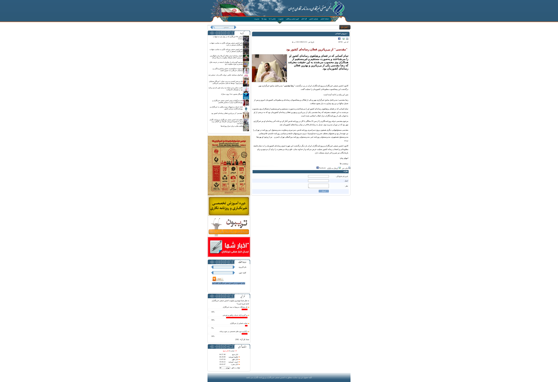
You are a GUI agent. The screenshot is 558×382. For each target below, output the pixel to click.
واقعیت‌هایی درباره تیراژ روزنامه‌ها (232, 126)
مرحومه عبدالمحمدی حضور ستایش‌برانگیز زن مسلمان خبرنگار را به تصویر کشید (227, 69)
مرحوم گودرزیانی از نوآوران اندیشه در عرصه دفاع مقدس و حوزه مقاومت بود (226, 63)
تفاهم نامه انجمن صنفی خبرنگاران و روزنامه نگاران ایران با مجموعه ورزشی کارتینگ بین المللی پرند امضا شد (226, 121)
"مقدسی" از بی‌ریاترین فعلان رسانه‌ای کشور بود (227, 113)
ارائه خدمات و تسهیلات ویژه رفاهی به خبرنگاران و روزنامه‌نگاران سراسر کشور (226, 108)
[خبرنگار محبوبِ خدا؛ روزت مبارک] (246, 99)
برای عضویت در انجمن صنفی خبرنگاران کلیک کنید (228, 283)
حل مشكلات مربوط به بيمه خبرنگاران (235, 307)
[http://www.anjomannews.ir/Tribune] (229, 236)
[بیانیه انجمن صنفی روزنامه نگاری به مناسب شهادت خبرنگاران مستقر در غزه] (246, 47)
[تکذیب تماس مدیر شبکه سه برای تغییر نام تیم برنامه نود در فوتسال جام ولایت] (246, 92)
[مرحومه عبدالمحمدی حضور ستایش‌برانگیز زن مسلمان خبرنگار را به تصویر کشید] (246, 73)
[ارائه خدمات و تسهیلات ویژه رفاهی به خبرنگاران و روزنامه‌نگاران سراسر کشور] (246, 111)
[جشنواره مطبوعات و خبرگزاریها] (229, 195)
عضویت (281, 19)
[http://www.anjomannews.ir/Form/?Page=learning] (229, 216)
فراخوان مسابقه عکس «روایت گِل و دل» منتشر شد (225, 75)
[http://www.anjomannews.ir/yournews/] (229, 256)
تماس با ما (272, 19)
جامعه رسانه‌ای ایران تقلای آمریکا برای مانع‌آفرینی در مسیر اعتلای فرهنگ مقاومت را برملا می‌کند (226, 56)
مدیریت (256, 19)
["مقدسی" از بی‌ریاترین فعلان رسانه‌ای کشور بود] (246, 118)
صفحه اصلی (325, 19)
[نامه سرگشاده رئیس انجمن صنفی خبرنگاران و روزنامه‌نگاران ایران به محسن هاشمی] (246, 105)
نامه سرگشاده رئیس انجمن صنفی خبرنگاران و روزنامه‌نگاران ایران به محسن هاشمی (227, 101)
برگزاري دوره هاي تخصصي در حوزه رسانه (234, 331)
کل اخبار (304, 19)
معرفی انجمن (313, 19)
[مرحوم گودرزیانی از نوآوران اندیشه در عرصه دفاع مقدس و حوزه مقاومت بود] (246, 67)
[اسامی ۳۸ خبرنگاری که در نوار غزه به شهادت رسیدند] (246, 41)
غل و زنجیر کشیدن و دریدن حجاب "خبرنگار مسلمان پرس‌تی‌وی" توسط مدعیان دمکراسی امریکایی (226, 82)
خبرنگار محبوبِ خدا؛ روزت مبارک (232, 94)
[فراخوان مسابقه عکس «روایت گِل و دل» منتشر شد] (246, 79)
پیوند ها (264, 19)
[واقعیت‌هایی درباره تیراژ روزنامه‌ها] (246, 130)
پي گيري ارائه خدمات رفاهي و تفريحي (235, 315)
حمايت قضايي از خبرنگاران (239, 323)
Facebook (322, 168)
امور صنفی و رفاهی (292, 19)
